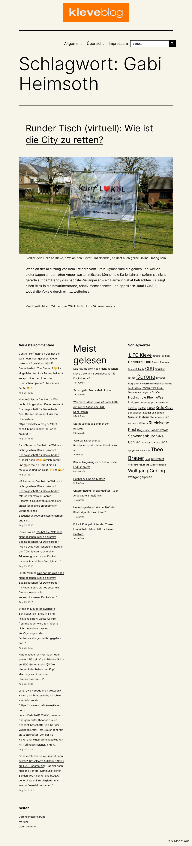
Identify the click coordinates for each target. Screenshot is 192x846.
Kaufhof (142, 408)
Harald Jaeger (27, 654)
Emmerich (160, 378)
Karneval (132, 408)
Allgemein (73, 43)
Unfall (147, 459)
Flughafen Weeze (162, 383)
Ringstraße (143, 430)
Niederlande (157, 417)
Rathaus (142, 423)
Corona (145, 376)
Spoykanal (133, 450)
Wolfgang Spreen (140, 477)
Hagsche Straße (151, 392)
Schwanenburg (141, 436)
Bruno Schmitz (136, 369)
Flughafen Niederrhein (140, 383)
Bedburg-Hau (139, 362)
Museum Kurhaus (138, 417)
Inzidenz (133, 402)
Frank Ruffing (134, 388)
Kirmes (151, 407)
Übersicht (95, 43)
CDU (149, 368)
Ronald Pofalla (159, 430)
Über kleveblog (28, 826)
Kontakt (23, 821)
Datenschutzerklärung (32, 816)
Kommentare (104, 306)
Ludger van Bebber (154, 412)
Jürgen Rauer (161, 402)
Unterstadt (157, 458)
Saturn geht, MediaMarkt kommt (92, 390)
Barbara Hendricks (161, 356)
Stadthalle (145, 450)
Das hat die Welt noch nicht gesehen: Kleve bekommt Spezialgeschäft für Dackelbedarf (41, 404)
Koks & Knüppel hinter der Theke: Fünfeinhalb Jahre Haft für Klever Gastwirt (93, 529)
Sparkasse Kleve (150, 442)
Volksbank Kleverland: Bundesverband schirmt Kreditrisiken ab (40, 695)
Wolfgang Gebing (146, 470)
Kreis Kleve (164, 408)
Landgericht (135, 412)
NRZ (167, 417)
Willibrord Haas (158, 464)
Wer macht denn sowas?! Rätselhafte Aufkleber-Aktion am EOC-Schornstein (41, 659)
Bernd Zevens (160, 362)
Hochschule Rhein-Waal (146, 397)
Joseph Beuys (146, 403)
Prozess (132, 423)
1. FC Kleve (140, 355)
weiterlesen (82, 291)
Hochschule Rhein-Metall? (89, 478)
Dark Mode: (174, 841)
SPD (164, 442)
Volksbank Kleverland (138, 464)
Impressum (118, 43)
